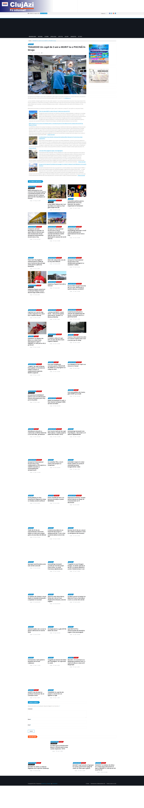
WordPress (43, 754)
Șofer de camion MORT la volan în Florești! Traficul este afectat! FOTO (54, 111)
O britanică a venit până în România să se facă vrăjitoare (36, 632)
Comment (30, 680)
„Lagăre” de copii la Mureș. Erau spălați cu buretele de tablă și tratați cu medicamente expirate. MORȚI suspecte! (36, 369)
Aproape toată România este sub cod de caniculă (37, 531)
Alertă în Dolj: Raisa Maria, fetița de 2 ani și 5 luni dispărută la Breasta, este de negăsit (57, 570)
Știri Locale (53, 36)
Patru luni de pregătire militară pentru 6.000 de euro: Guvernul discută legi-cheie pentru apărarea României (36, 263)
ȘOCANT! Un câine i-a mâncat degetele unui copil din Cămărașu (38, 738)
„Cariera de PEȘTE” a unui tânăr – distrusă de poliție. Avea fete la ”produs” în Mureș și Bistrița (56, 314)
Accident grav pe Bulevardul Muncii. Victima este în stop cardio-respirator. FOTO (59, 718)
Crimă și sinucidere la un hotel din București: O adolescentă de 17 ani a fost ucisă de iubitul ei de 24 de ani (56, 503)
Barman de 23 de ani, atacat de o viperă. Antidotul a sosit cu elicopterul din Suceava (77, 502)
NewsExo (49, 754)
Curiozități (73, 36)
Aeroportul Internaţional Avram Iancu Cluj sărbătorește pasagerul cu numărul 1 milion (76, 262)
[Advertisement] (72, 27)
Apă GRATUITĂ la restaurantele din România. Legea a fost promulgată (76, 601)
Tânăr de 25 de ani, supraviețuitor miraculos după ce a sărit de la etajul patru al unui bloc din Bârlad (37, 505)
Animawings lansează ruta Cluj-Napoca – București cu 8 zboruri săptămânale (77, 422)
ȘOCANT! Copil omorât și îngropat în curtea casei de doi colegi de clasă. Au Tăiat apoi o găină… (83, 737)
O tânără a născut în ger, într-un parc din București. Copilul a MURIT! (56, 339)
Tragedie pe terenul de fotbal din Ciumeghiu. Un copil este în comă (57, 632)
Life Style (60, 36)
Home (30, 40)
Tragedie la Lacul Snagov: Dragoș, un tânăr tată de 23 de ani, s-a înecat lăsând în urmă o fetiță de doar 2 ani (76, 537)
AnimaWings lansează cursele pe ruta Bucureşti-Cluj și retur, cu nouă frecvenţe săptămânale (56, 537)
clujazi (31, 52)
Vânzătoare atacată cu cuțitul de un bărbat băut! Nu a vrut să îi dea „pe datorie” (37, 421)
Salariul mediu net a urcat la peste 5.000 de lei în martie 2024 (37, 601)
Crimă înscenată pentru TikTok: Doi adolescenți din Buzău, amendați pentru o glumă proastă (76, 314)
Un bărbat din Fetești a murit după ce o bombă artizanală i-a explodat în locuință (37, 569)
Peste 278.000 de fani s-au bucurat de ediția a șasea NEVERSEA (56, 474)
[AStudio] (102, 76)
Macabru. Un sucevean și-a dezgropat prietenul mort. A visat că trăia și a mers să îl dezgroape (76, 633)
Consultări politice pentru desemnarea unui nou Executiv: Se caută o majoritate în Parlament (76, 203)
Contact (87, 754)
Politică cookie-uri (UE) (111, 754)
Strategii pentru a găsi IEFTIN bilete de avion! (57, 600)
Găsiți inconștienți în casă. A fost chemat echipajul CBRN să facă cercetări (57, 395)
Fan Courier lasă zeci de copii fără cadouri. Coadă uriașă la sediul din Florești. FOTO (57, 424)
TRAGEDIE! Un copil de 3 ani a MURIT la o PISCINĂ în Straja (44, 40)
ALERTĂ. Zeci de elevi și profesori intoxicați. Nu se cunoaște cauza (36, 664)
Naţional (40, 36)
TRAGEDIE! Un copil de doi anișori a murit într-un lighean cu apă (56, 664)
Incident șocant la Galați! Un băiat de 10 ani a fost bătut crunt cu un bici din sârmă (77, 569)
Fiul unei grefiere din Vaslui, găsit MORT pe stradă (76, 393)
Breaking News (32, 36)
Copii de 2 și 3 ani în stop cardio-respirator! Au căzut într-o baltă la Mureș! (36, 313)
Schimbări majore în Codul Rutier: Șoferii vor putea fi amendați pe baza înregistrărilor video (76, 451)
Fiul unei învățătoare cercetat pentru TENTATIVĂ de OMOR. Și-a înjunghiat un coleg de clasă (57, 366)
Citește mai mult (51, 134)
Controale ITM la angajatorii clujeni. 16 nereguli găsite (51, 150)
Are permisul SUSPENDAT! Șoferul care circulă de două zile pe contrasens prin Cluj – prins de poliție (37, 397)
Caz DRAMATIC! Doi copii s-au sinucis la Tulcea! (77, 365)
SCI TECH (80, 36)
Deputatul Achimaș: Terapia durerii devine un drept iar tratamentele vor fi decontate (76, 477)
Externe (46, 36)
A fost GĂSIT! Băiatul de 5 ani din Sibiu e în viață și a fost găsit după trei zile (57, 205)
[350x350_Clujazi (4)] (102, 54)
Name (29, 690)
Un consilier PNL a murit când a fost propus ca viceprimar (55, 449)
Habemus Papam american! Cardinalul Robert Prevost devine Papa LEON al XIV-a (36, 290)
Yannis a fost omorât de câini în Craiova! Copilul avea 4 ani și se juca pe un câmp (77, 338)
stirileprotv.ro (67, 98)
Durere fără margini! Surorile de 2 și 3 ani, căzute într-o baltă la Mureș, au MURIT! (77, 287)
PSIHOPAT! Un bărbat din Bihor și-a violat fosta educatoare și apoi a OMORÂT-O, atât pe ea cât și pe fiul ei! (37, 342)
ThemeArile (54, 754)
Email (29, 696)
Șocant (67, 36)
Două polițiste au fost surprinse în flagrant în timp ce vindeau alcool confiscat (37, 476)
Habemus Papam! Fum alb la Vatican (57, 284)
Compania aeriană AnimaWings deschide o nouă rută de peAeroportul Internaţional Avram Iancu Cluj (77, 232)
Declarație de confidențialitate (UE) (98, 754)
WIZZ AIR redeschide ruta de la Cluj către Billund (56, 260)
